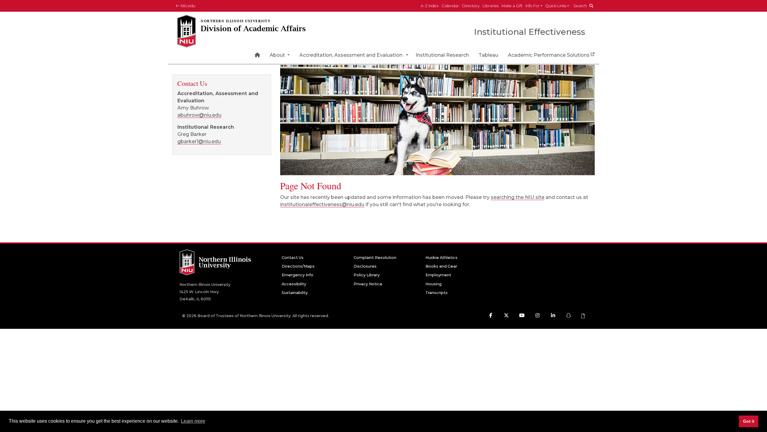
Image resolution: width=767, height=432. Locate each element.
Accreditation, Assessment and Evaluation (350, 55)
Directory (471, 6)
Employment (438, 275)
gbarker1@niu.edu (199, 141)
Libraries (491, 6)
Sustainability (295, 292)
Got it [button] (748, 421)
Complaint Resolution (375, 257)
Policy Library (367, 275)
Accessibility (294, 284)
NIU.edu (187, 6)
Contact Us (293, 257)
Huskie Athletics (441, 257)
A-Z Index (430, 6)
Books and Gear (441, 266)
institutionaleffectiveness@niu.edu (322, 204)
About (278, 55)
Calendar (450, 6)
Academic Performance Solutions (549, 55)
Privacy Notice (368, 284)
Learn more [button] (193, 421)
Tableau (488, 55)
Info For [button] (533, 6)
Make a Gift (512, 6)
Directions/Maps (298, 266)
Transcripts (436, 292)
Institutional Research (442, 55)
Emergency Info (297, 275)
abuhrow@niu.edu (199, 115)
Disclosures (365, 266)
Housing (433, 284)
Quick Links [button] (555, 6)
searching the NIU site (517, 197)
